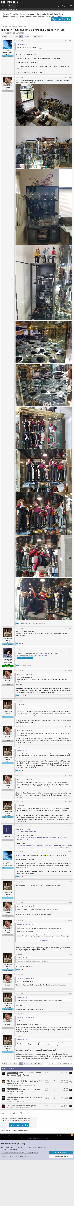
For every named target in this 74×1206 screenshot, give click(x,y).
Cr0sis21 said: (21, 704)
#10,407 (70, 726)
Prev (4, 36)
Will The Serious (11, 1107)
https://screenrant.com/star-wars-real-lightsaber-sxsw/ (33, 49)
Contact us (38, 1135)
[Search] (71, 6)
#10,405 (70, 670)
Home (4, 6)
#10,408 (70, 747)
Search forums (13, 9)
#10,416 (70, 954)
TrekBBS (12, 1135)
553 (35, 36)
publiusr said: (21, 44)
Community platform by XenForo (37, 1138)
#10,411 (70, 826)
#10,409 (70, 775)
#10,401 (70, 40)
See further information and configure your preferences (19, 1153)
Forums (12, 6)
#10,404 (70, 649)
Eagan (8, 1085)
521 (21, 36)
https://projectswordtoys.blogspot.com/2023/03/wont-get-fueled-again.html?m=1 (44, 845)
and (25, 665)
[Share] (65, 40)
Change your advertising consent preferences (16, 1156)
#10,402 (70, 77)
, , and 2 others (33, 623)
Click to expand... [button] (44, 940)
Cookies (5, 1135)
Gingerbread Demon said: (24, 674)
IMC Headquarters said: (24, 924)
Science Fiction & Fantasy (26, 1085)
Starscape (9, 1077)
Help (63, 1135)
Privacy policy (57, 1135)
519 (14, 36)
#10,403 (70, 628)
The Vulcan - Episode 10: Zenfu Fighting (21, 1106)
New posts (4, 9)
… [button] (10, 36)
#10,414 (70, 902)
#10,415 (70, 921)
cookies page (43, 655)
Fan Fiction (26, 1107)
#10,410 (70, 801)
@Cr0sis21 (19, 855)
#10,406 (70, 701)
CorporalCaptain (63, 1082)
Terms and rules (47, 1135)
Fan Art (22, 1077)
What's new (21, 6)
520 (17, 36)
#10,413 (70, 882)
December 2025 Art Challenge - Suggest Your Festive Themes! (24, 1074)
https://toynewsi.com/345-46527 (27, 831)
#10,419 (70, 1014)
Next (39, 36)
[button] (26, 6)
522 (25, 36)
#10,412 (70, 852)
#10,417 (70, 975)
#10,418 (70, 993)
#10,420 (70, 1036)
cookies (14, 1147)
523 (28, 36)
